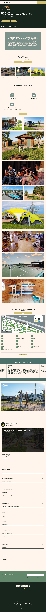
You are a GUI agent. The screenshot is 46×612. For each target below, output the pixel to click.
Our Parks (19, 592)
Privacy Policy (28, 608)
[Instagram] (24, 588)
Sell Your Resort (27, 594)
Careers (22, 594)
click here (24, 565)
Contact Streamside (29, 592)
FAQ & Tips (14, 26)
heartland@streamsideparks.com (34, 567)
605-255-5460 (22, 567)
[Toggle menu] (2, 3)
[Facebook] (21, 588)
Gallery (9, 26)
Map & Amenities (3, 26)
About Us (15, 592)
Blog (23, 592)
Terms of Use (32, 608)
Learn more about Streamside (10, 425)
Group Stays (17, 594)
